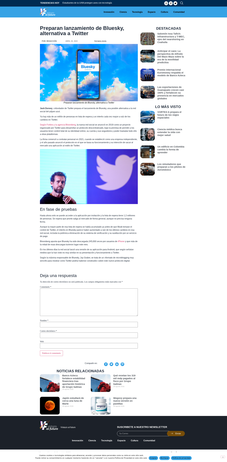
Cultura (164, 12)
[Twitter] (175, 3)
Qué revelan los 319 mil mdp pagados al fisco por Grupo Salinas (124, 379)
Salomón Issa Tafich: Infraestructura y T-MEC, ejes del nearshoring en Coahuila (171, 38)
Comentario (45, 287)
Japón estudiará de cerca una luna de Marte (73, 401)
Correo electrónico (48, 331)
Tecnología (137, 12)
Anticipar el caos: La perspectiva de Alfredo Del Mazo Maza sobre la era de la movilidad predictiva (170, 57)
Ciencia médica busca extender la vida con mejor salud (169, 132)
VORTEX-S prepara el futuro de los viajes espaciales (169, 115)
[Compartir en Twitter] (111, 364)
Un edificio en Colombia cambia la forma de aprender (170, 149)
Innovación (109, 12)
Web (42, 341)
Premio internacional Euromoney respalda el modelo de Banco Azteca (171, 72)
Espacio (151, 12)
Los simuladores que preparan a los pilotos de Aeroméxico (171, 167)
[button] (180, 3)
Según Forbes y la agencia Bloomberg (58, 125)
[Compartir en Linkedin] (117, 364)
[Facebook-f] (171, 3)
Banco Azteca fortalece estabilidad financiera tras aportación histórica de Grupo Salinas (73, 381)
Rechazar (164, 458)
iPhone (121, 241)
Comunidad (178, 12)
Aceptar (153, 458)
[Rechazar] (223, 457)
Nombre (44, 321)
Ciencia (123, 12)
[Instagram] (166, 3)
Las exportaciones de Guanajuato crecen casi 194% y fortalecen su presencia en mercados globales (170, 93)
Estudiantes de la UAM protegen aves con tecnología (77, 3)
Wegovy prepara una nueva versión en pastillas (124, 401)
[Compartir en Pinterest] (122, 364)
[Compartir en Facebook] (106, 364)
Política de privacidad (181, 458)
